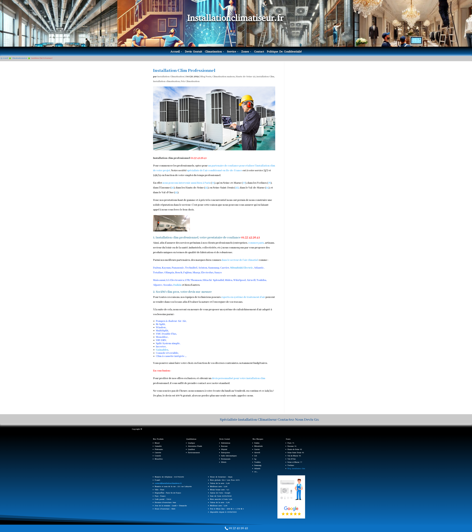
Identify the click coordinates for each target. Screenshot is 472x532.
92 (206, 187)
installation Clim (265, 76)
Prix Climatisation (190, 81)
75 (213, 183)
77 (244, 183)
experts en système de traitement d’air (243, 297)
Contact (259, 52)
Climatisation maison (223, 76)
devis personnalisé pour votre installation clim (238, 378)
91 (172, 187)
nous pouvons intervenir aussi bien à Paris (186, 183)
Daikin (177, 285)
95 (176, 192)
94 (267, 187)
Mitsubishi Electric (241, 268)
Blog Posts (205, 76)
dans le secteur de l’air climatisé (240, 260)
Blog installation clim (296, 468)
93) (237, 187)
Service (231, 52)
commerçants (256, 243)
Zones (245, 52)
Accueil (175, 52)
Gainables (162, 350)
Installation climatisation (166, 81)
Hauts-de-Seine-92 (246, 76)
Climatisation (213, 52)
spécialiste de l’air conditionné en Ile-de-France (214, 170)
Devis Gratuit (193, 52)
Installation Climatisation (170, 76)
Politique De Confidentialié (284, 52)
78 (269, 183)
